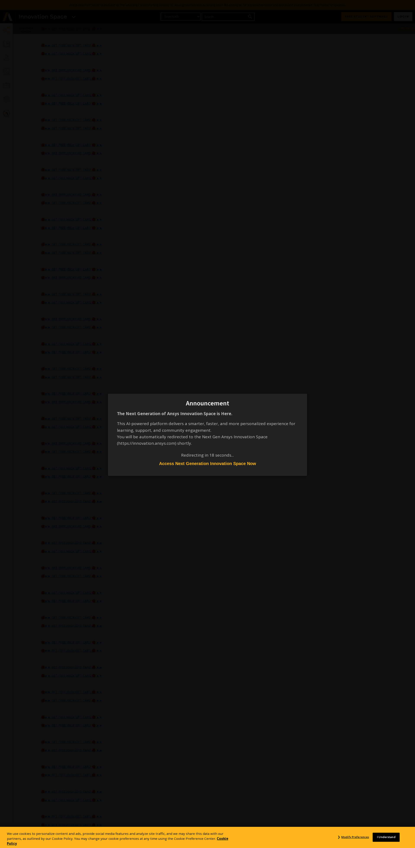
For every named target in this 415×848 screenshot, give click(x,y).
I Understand (386, 837)
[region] (207, 837)
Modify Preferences (355, 837)
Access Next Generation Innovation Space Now (207, 463)
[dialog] (207, 424)
